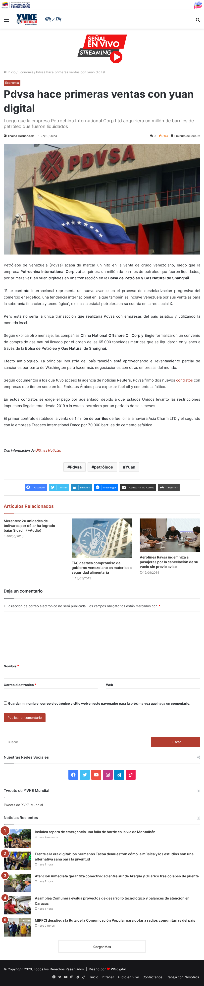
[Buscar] (197, 21)
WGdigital (118, 969)
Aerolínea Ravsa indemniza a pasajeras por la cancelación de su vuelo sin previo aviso (169, 562)
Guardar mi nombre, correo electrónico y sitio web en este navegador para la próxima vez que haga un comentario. (99, 703)
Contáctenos (152, 977)
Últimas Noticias (48, 450)
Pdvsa (76, 467)
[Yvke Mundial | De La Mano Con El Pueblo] (39, 19)
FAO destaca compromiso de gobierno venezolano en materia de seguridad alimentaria (102, 567)
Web (109, 685)
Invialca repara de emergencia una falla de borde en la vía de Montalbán (95, 832)
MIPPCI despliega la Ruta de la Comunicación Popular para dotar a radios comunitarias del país (115, 920)
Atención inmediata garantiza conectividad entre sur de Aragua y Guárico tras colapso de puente (117, 876)
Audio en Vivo (128, 977)
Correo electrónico (20, 685)
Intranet (108, 977)
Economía (25, 72)
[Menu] (6, 21)
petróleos (103, 467)
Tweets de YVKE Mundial (23, 805)
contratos (184, 380)
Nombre (11, 666)
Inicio (11, 72)
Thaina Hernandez (20, 136)
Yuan (130, 467)
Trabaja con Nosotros (182, 977)
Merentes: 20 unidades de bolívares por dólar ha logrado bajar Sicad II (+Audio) (29, 525)
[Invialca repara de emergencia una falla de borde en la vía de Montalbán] (17, 838)
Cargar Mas (102, 947)
